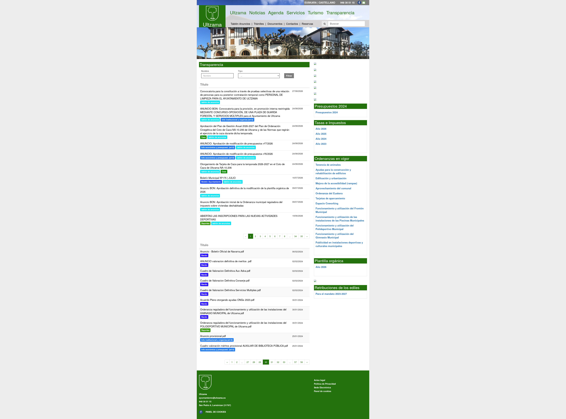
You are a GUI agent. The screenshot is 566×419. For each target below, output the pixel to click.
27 (248, 362)
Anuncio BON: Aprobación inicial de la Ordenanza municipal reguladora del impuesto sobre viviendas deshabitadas (241, 203)
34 (295, 236)
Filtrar (289, 75)
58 (301, 362)
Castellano (327, 2)
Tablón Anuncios (240, 24)
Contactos (292, 24)
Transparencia (340, 12)
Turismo (315, 12)
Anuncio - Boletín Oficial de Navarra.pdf (222, 251)
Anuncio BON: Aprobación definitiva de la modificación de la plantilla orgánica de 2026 (244, 189)
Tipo (240, 70)
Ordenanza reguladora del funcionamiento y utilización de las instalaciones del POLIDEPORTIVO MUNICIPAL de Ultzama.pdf (243, 324)
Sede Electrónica (322, 387)
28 (254, 362)
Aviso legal (319, 380)
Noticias (257, 12)
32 (278, 362)
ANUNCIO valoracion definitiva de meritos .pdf (225, 261)
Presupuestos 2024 (327, 112)
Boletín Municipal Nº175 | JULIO (218, 178)
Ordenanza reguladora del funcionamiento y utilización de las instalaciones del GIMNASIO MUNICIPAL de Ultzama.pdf (243, 311)
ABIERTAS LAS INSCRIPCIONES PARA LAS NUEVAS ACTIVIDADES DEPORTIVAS (238, 217)
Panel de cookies (216, 411)
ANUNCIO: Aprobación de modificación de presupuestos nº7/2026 (236, 143)
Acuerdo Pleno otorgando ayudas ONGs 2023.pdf (227, 300)
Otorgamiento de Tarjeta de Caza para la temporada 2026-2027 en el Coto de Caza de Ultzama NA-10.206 (242, 165)
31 (272, 362)
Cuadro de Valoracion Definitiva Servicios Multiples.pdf (230, 290)
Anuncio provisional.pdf (213, 336)
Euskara (311, 2)
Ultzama (212, 24)
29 (260, 362)
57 (295, 362)
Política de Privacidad (325, 383)
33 (284, 362)
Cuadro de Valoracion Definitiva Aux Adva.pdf (225, 270)
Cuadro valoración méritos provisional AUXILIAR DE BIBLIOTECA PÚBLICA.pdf (244, 345)
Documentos (275, 24)
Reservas (307, 24)
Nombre (205, 70)
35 (301, 236)
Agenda (276, 12)
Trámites (259, 24)
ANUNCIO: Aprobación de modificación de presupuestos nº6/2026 (236, 154)
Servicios (296, 12)
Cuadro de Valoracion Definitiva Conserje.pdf (225, 280)
